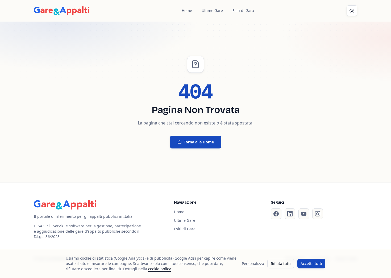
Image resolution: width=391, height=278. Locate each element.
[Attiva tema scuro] (352, 10)
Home (187, 10)
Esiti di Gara (243, 10)
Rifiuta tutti (281, 263)
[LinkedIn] (290, 213)
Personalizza (253, 263)
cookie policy (159, 268)
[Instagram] (317, 213)
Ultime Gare (212, 10)
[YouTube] (303, 213)
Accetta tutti (311, 263)
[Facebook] (276, 213)
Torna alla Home (199, 141)
